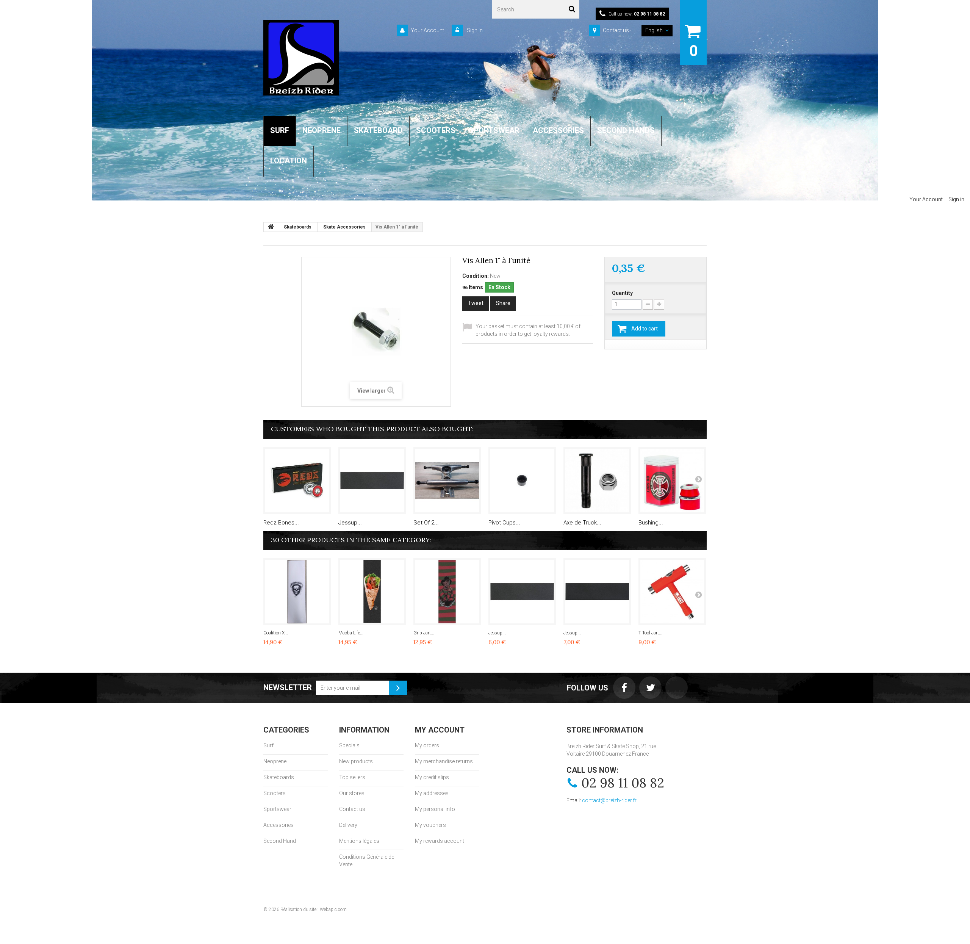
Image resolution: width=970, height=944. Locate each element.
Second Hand (279, 841)
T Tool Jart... (650, 633)
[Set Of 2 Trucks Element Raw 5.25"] (447, 480)
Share (503, 303)
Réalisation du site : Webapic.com (313, 909)
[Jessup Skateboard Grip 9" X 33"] (372, 480)
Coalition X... (275, 633)
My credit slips (432, 777)
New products (356, 761)
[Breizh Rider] (301, 57)
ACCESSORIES (558, 130)
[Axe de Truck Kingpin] (597, 480)
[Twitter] (650, 687)
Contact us (616, 30)
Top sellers (352, 777)
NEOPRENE (321, 130)
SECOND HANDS (626, 130)
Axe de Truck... (582, 522)
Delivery (348, 825)
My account (440, 729)
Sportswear (277, 809)
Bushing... (650, 522)
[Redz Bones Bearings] (297, 480)
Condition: (475, 276)
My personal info (435, 809)
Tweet (475, 303)
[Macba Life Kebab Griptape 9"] (372, 591)
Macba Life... (350, 633)
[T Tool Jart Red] (672, 591)
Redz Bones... (281, 522)
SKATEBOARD (378, 130)
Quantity (622, 293)
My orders (427, 745)
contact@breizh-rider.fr (609, 800)
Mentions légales (359, 841)
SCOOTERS (435, 130)
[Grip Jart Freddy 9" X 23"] (447, 591)
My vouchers (430, 825)
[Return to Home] (271, 227)
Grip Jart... (423, 633)
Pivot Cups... (504, 522)
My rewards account (439, 841)
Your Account (427, 30)
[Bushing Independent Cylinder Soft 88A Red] (672, 480)
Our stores (352, 793)
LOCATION (288, 160)
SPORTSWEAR (494, 130)
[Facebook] (624, 687)
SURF (279, 130)
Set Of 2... (426, 522)
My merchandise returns (444, 761)
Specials (349, 745)
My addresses (432, 793)
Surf (268, 745)
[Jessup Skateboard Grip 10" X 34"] (597, 591)
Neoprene (274, 761)
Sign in (474, 30)
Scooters (274, 793)
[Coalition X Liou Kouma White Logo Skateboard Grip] (297, 591)
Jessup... (350, 522)
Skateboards (278, 777)
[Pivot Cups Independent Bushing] (522, 480)
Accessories (278, 825)
